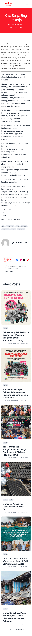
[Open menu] (27, 4)
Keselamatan (5, 229)
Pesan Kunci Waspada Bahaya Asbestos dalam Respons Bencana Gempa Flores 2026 (15, 393)
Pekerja (13, 229)
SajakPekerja (21, 229)
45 (13, 629)
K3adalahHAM (9, 226)
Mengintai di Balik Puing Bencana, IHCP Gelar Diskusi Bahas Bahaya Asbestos (14, 617)
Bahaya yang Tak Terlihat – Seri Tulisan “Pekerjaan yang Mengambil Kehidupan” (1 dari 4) (16, 336)
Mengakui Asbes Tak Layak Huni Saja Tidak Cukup (13, 507)
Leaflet (5, 385)
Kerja (17, 226)
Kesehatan (24, 226)
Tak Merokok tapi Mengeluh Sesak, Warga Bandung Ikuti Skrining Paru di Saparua (14, 450)
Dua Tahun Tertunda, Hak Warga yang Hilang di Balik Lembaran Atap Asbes (16, 561)
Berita (5, 442)
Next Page (20, 629)
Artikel (20, 27)
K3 (3, 226)
